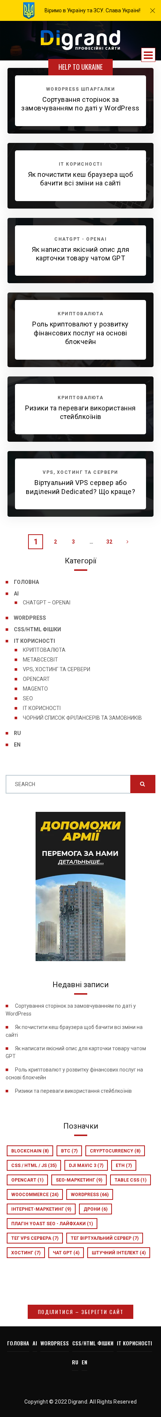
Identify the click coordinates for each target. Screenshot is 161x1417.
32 (109, 542)
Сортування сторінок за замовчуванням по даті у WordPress (80, 104)
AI (16, 594)
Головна (26, 582)
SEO (28, 698)
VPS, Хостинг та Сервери (56, 669)
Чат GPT (66, 1252)
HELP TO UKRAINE (80, 67)
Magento (35, 689)
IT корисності (34, 641)
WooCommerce (34, 1194)
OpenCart (36, 679)
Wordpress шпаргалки (80, 89)
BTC (69, 1151)
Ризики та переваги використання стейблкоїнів (73, 1091)
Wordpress (90, 1194)
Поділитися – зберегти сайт (81, 1312)
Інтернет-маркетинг (41, 1209)
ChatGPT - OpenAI (80, 239)
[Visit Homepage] (80, 40)
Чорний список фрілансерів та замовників (82, 718)
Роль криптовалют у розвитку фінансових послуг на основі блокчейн (80, 332)
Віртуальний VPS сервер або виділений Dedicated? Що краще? (80, 487)
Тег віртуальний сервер (105, 1238)
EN (17, 745)
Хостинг (25, 1252)
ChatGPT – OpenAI (46, 603)
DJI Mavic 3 (86, 1165)
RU (17, 733)
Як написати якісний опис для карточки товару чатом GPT (81, 253)
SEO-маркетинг (79, 1180)
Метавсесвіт (40, 660)
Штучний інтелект (119, 1252)
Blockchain (30, 1151)
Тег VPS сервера (34, 1238)
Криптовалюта (44, 650)
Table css (130, 1180)
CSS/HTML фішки (37, 629)
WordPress (30, 618)
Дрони (95, 1209)
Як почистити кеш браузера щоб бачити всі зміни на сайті (80, 179)
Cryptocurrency (115, 1151)
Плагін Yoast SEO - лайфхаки (52, 1223)
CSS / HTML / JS (34, 1165)
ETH (124, 1165)
